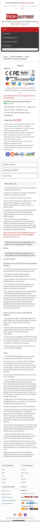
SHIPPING (33, 6)
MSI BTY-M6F (5, 491)
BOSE (3, 473)
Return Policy (24, 473)
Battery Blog (7, 46)
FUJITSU (4, 479)
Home (4, 29)
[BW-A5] (7, 68)
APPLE (4, 482)
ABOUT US (6, 6)
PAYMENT (14, 6)
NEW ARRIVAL (7, 33)
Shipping (23, 482)
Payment (23, 479)
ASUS (3, 469)
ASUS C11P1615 (6, 494)
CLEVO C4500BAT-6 (7, 503)
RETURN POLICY (24, 6)
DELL (3, 476)
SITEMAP (22, 8)
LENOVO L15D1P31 (7, 497)
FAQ (16, 8)
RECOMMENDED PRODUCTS (10, 37)
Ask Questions (8, 115)
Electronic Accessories (10, 42)
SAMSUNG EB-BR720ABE (9, 500)
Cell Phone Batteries (16, 56)
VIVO (27, 56)
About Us (23, 469)
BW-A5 (5, 248)
